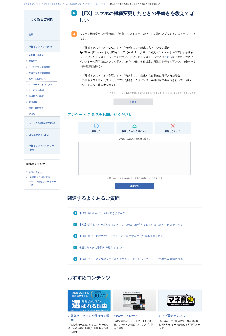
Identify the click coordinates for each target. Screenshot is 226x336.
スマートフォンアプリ (95, 3)
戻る (134, 101)
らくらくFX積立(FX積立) (42, 122)
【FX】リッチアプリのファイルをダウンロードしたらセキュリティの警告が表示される (131, 259)
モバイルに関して (73, 3)
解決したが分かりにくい (134, 131)
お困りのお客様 (36, 96)
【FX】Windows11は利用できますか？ (102, 213)
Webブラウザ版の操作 (39, 72)
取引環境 (33, 101)
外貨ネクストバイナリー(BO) (41, 147)
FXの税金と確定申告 (39, 176)
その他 (32, 113)
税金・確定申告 (36, 107)
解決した (96, 131)
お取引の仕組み (36, 55)
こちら (168, 57)
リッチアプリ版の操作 (39, 66)
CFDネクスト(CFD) (39, 134)
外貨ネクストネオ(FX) (51, 3)
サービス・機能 (36, 90)
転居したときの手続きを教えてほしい (101, 247)
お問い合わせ (36, 172)
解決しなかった (173, 131)
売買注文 (33, 61)
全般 (31, 34)
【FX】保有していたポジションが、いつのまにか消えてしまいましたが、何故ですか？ (131, 224)
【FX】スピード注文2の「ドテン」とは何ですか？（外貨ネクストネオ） (122, 236)
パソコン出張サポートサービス (42, 183)
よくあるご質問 (31, 3)
